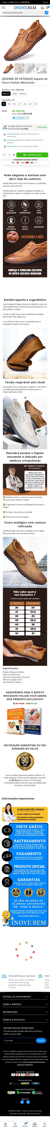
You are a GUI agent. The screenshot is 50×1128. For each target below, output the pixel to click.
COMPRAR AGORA (34, 155)
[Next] (44, 40)
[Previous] (6, 40)
